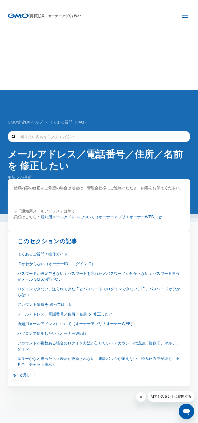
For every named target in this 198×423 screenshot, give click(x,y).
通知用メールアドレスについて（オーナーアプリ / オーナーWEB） (99, 216)
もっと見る (21, 375)
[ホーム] (26, 16)
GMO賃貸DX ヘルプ (25, 122)
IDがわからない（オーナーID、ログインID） (56, 263)
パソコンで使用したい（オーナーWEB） (52, 333)
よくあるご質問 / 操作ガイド (42, 254)
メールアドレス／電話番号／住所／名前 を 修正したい (65, 314)
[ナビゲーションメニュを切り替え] (185, 16)
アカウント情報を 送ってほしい (45, 304)
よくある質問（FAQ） (68, 122)
